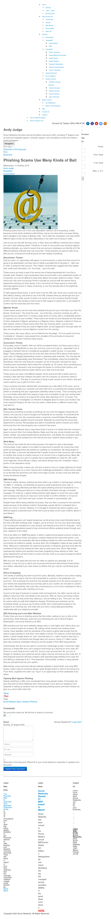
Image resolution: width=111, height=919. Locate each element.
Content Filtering (54, 94)
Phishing (33, 701)
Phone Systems (51, 76)
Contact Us (45, 112)
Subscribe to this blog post (15, 149)
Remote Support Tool (36, 121)
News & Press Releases (53, 106)
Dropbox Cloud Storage (56, 67)
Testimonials (49, 19)
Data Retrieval (53, 43)
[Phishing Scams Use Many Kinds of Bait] (31, 201)
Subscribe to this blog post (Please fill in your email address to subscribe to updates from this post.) (41, 763)
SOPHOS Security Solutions (54, 83)
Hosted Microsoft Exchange (57, 55)
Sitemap (48, 8)
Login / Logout (50, 11)
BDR (50, 46)
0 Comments (9, 173)
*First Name (98, 154)
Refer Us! (48, 31)
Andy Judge (9, 168)
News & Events (47, 100)
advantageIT (50, 37)
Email (6, 701)
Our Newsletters (51, 103)
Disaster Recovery (51, 73)
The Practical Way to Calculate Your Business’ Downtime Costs (8, 801)
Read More (6, 889)
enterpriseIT (49, 49)
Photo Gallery (50, 28)
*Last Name (98, 163)
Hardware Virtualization (56, 64)
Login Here (76, 722)
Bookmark (8, 154)
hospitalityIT (49, 40)
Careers (48, 22)
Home (44, 5)
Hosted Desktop (54, 61)
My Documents (50, 13)
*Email (100, 146)
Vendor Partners (51, 79)
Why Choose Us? (47, 16)
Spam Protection (54, 97)
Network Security (54, 91)
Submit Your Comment (15, 768)
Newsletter (8, 171)
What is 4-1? (98, 171)
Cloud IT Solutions (55, 70)
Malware (12, 701)
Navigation (9, 143)
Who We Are (49, 25)
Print (5, 152)
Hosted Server (53, 58)
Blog (43, 109)
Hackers (25, 701)
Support (44, 115)
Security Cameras (54, 88)
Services (45, 34)
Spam (19, 701)
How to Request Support (37, 118)
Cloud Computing (54, 52)
